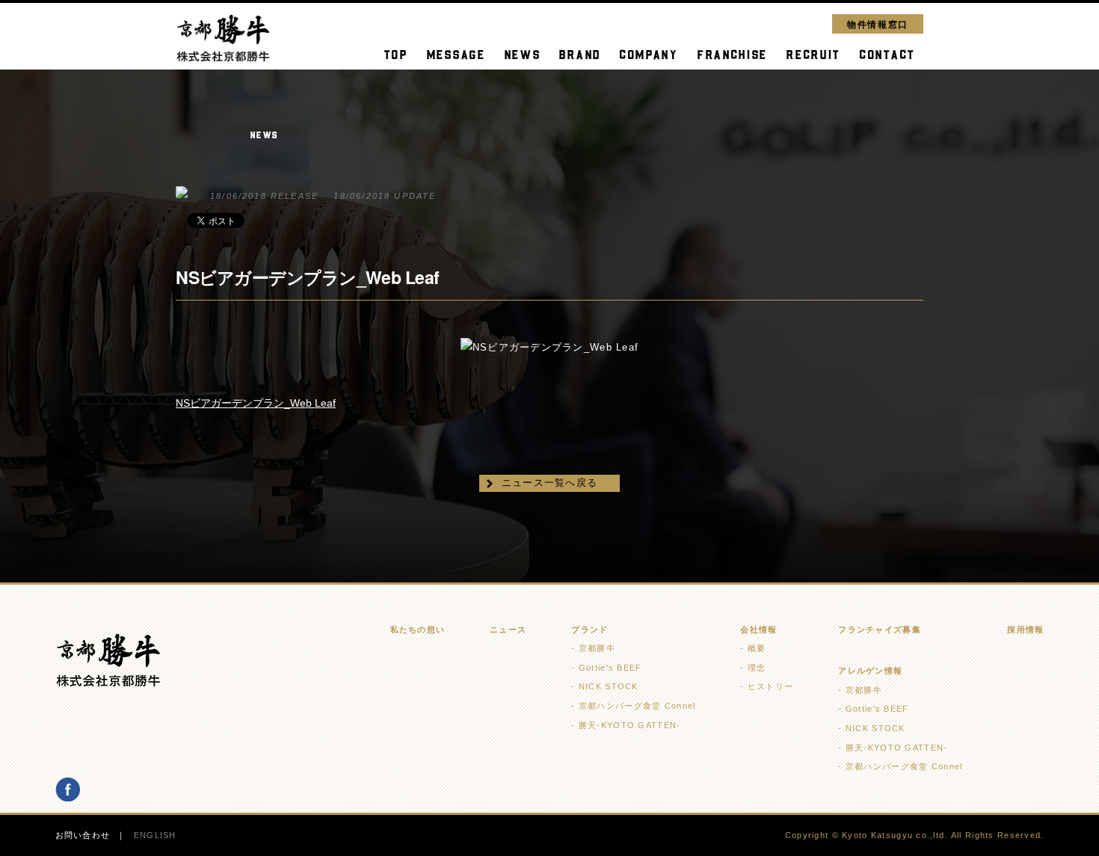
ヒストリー (770, 686)
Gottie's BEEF (610, 667)
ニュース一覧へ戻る (550, 482)
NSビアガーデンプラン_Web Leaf (256, 403)
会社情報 (758, 629)
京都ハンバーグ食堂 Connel (637, 705)
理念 (757, 667)
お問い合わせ (83, 835)
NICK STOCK (608, 686)
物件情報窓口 (877, 23)
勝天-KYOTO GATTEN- (629, 725)
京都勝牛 (597, 648)
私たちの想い (418, 629)
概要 (757, 648)
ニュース (508, 629)
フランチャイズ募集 (879, 629)
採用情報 (1025, 629)
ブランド (589, 629)
